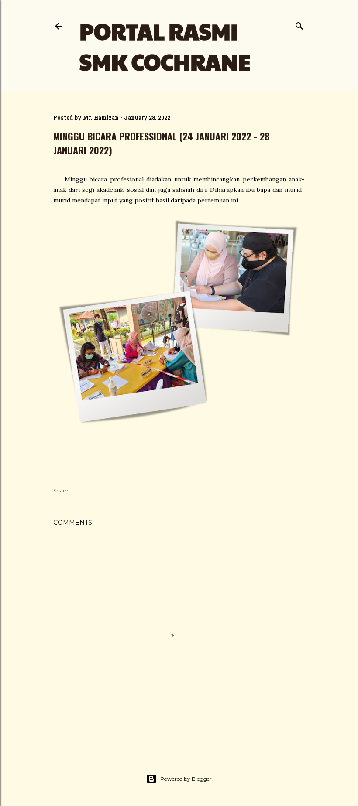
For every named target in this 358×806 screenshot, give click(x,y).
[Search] (299, 24)
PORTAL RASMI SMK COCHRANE (165, 46)
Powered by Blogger (186, 778)
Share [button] (60, 490)
